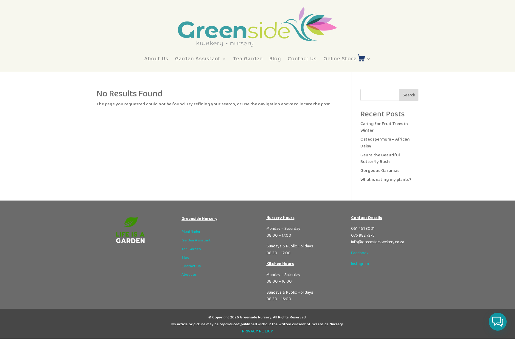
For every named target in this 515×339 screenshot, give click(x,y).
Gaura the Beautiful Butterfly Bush (380, 159)
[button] (498, 322)
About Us (156, 59)
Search (409, 95)
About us (189, 275)
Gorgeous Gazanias (379, 170)
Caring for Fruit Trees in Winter (384, 127)
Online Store (340, 59)
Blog (275, 59)
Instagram (360, 264)
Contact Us (302, 59)
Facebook (360, 253)
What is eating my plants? (386, 179)
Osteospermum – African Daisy (385, 143)
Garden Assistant (198, 59)
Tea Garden (248, 59)
